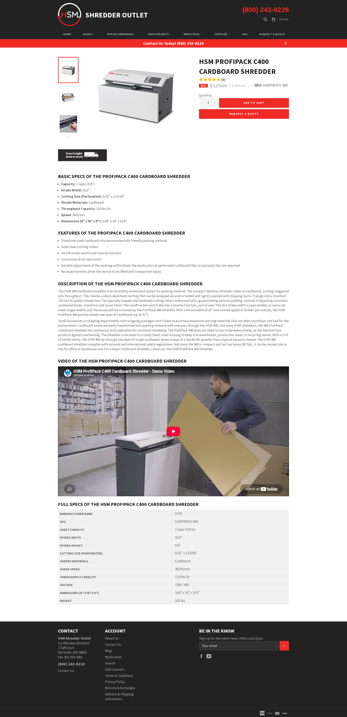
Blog (108, 651)
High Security (159, 34)
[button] (212, 79)
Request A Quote (272, 34)
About (88, 34)
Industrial (192, 34)
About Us (111, 638)
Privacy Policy (115, 681)
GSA (245, 34)
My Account (113, 657)
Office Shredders (120, 34)
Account (283, 19)
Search (110, 663)
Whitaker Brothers (76, 643)
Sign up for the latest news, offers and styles (231, 638)
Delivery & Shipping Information (119, 696)
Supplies (221, 34)
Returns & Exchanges (120, 688)
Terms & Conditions (119, 675)
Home (67, 34)
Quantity (205, 95)
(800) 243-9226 (265, 9)
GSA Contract (114, 669)
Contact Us (66, 670)
